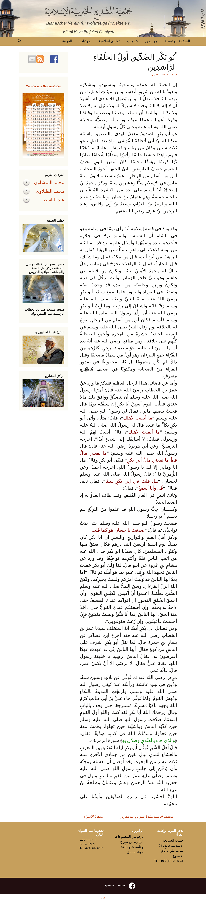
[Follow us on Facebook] (54, 59)
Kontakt (121, 885)
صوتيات (85, 41)
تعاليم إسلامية (109, 41)
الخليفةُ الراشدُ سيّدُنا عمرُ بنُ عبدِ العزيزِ (149, 816)
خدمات (132, 41)
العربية (67, 41)
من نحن (151, 41)
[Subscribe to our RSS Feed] (40, 59)
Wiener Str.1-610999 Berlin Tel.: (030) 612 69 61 (92, 844)
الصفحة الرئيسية (177, 41)
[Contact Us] (32, 59)
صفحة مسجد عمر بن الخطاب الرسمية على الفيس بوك (44, 311)
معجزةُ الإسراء (91, 816)
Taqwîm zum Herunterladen (43, 86)
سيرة (153, 74)
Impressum (109, 885)
